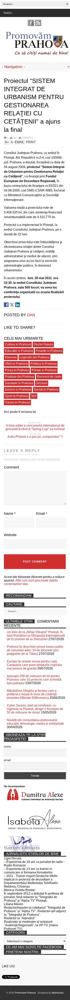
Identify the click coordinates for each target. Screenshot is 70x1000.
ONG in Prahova (16, 363)
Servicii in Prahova (18, 389)
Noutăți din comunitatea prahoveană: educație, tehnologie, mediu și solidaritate (35, 721)
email (7, 760)
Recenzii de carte (49, 376)
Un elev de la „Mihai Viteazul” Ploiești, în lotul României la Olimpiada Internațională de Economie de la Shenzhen (36, 635)
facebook (31, 23)
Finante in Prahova (49, 350)
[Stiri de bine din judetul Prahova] (37, 54)
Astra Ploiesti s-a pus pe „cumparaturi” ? (35, 436)
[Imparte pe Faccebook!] (6, 304)
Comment (11, 467)
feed (38, 23)
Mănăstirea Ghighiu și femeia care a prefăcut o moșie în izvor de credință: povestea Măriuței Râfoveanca (32, 694)
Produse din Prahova (19, 376)
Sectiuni (41, 383)
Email (41, 514)
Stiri (15, 138)
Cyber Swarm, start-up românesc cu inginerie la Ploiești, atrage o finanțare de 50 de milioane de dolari (35, 709)
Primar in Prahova (44, 370)
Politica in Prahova (44, 363)
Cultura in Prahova (18, 344)
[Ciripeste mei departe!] (12, 304)
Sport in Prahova (16, 396)
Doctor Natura (43, 344)
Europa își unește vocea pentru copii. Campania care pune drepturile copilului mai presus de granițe (34, 665)
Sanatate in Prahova (19, 383)
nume (7, 746)
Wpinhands (58, 992)
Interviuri (11, 357)
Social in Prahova (46, 389)
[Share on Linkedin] (17, 304)
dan (31, 315)
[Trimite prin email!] (23, 304)
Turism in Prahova (17, 402)
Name (10, 514)
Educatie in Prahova (19, 350)
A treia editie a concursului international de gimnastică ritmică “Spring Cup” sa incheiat (35, 427)
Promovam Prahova (25, 992)
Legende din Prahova (34, 357)
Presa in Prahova (17, 370)
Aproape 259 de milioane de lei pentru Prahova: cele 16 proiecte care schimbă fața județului (34, 679)
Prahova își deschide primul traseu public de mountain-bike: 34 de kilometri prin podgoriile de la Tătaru (35, 650)
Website (10, 535)
